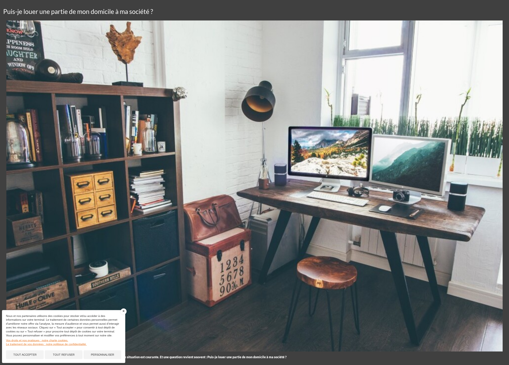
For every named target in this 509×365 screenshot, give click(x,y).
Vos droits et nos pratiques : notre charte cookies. (37, 340)
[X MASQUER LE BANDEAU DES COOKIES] (123, 311)
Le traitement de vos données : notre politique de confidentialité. (46, 344)
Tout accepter (25, 354)
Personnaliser (102, 354)
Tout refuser (64, 354)
